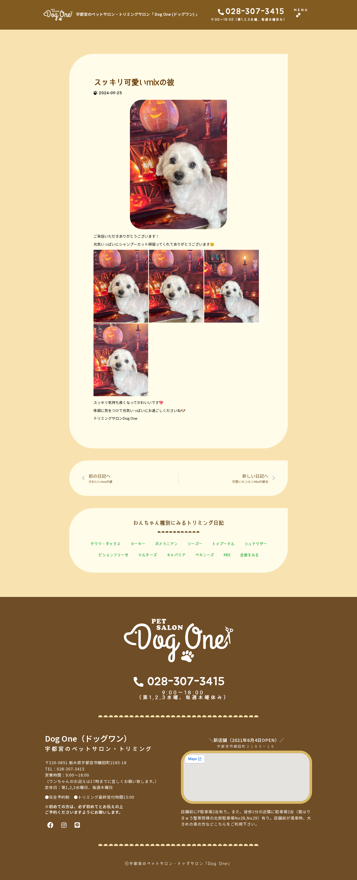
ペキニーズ (204, 555)
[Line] (77, 825)
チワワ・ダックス (105, 544)
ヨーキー (137, 544)
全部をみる (249, 555)
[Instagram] (63, 825)
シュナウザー (255, 544)
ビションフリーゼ (113, 555)
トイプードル (223, 544)
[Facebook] (50, 825)
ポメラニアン (166, 544)
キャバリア (176, 555)
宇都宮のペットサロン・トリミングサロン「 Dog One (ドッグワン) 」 (137, 14)
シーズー (194, 544)
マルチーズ (147, 555)
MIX (227, 555)
